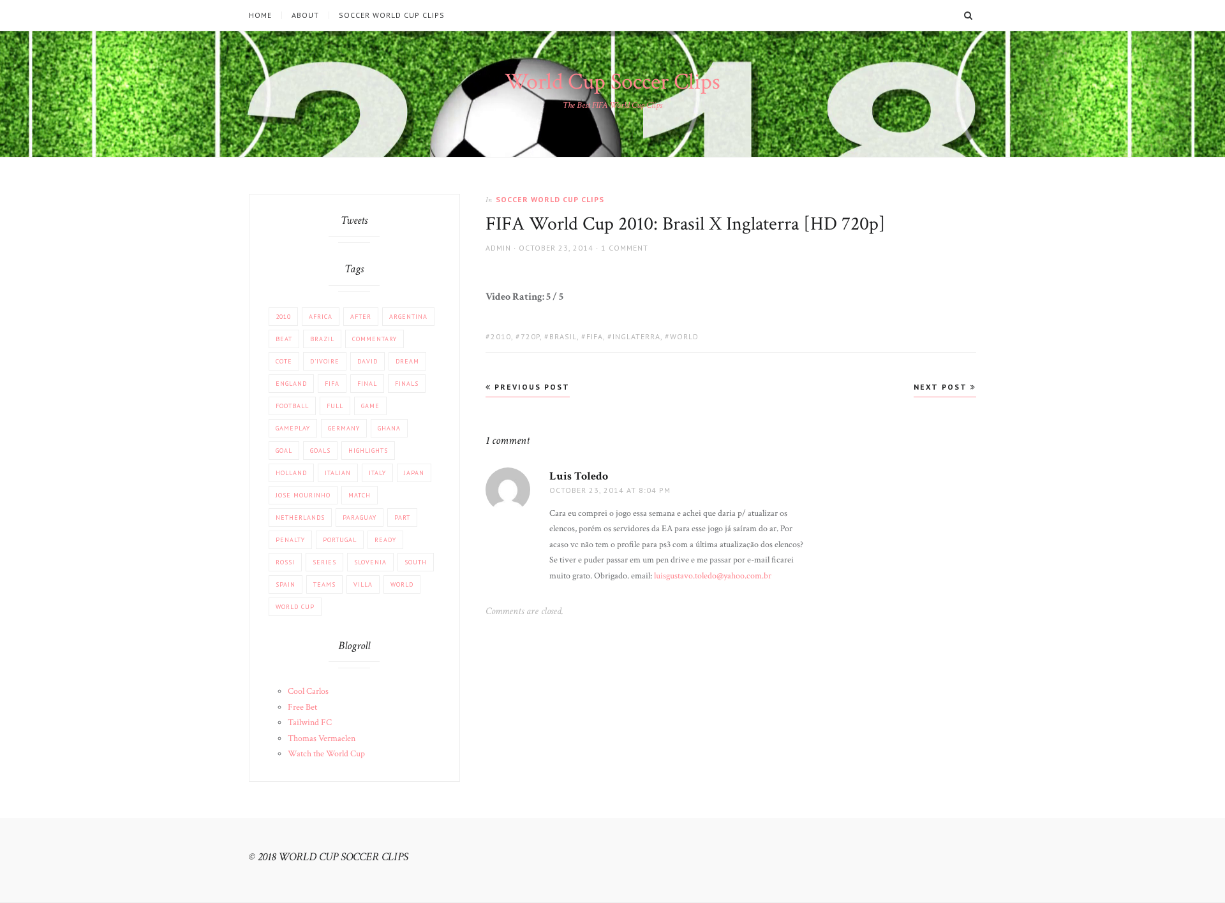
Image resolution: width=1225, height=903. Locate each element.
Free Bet (302, 707)
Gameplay (293, 428)
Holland (291, 473)
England (291, 383)
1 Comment (624, 248)
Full (335, 406)
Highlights (368, 450)
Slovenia (370, 562)
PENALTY (290, 540)
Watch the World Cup (326, 754)
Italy (377, 473)
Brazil (322, 339)
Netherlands (300, 517)
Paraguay (359, 517)
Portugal (340, 540)
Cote (284, 361)
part (402, 517)
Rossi (285, 562)
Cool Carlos (308, 691)
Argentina (408, 316)
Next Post (942, 387)
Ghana (389, 428)
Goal (284, 450)
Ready (385, 540)
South (416, 562)
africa (320, 316)
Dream (407, 361)
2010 (501, 336)
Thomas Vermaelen (321, 738)
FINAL (367, 383)
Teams (324, 584)
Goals (320, 450)
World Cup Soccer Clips (612, 82)
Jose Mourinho (303, 495)
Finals (407, 383)
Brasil (563, 336)
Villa (363, 584)
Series (324, 562)
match (359, 495)
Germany (344, 428)
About (305, 15)
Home (260, 15)
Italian (338, 473)
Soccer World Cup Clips (392, 15)
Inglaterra (636, 336)
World (684, 336)
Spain (285, 584)
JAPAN (414, 473)
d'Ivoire (324, 361)
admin (498, 248)
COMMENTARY (374, 339)
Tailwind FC (310, 722)
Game (370, 406)
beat (284, 339)
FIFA (594, 336)
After (360, 316)
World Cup (295, 607)
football (292, 406)
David (367, 361)
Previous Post (530, 387)
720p (530, 336)
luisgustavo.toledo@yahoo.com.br (712, 576)
